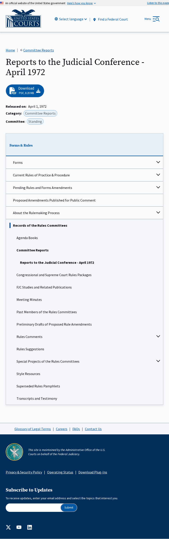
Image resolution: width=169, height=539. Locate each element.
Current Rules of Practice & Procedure (41, 175)
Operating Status (60, 472)
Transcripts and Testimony (37, 398)
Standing (35, 121)
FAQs (76, 429)
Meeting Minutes (29, 299)
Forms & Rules (21, 145)
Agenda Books (27, 238)
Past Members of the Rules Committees (47, 312)
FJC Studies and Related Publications (44, 287)
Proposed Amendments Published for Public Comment (54, 200)
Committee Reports (33, 250)
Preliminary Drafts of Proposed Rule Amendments (54, 324)
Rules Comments (29, 336)
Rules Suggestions (30, 349)
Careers (61, 429)
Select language (71, 19)
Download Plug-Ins (92, 472)
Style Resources (28, 373)
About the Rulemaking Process (36, 213)
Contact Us (93, 429)
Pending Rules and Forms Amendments (42, 187)
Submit (68, 507)
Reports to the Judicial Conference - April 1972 (57, 262)
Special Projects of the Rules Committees (48, 361)
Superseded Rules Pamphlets (38, 386)
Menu (148, 19)
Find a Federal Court (112, 19)
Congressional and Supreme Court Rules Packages (54, 275)
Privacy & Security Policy (24, 472)
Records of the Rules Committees (40, 225)
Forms (18, 162)
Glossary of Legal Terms (33, 429)
